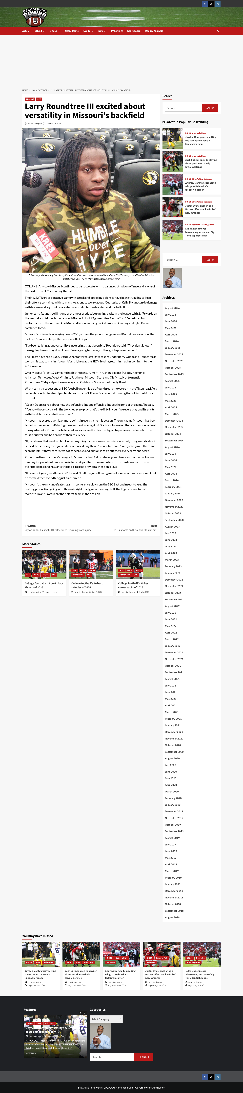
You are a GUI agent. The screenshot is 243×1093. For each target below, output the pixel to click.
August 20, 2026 (74, 985)
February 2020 (173, 798)
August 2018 (172, 917)
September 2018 (174, 910)
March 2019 (172, 870)
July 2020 (170, 764)
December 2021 (174, 652)
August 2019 (172, 837)
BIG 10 (38, 31)
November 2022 (174, 586)
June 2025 (171, 394)
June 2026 (171, 321)
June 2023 (171, 539)
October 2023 (173, 513)
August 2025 (172, 380)
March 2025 (172, 413)
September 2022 (174, 599)
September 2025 (174, 374)
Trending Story (207, 225)
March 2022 (172, 639)
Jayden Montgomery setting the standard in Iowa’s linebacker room (201, 140)
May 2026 (170, 327)
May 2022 (170, 625)
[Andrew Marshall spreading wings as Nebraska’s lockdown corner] (172, 183)
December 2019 (174, 811)
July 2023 (170, 533)
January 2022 (173, 645)
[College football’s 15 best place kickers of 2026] (44, 564)
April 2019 (171, 864)
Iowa (194, 133)
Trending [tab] (201, 122)
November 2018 (174, 897)
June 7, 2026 (97, 592)
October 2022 (173, 592)
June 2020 (171, 771)
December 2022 (174, 579)
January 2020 (173, 804)
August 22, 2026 (33, 985)
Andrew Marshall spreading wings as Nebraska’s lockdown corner (200, 186)
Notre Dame (72, 31)
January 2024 (173, 493)
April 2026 (171, 334)
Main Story (201, 133)
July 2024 (170, 453)
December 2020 (174, 731)
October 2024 (173, 433)
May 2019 (170, 857)
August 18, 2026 (154, 985)
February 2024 (173, 486)
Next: (135, 528)
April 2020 (171, 784)
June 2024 (171, 460)
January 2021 (173, 725)
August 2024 (172, 447)
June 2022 (171, 619)
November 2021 (174, 659)
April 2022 (171, 632)
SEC (100, 31)
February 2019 (173, 877)
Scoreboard (134, 31)
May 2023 (170, 546)
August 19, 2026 (114, 985)
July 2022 (170, 612)
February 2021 (173, 718)
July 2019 (170, 844)
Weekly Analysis (154, 31)
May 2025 (170, 400)
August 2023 (172, 526)
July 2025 (170, 387)
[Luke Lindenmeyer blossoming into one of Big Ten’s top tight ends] (172, 229)
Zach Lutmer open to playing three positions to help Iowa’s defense (201, 163)
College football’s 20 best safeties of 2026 (87, 585)
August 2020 (172, 758)
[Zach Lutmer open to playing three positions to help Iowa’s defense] (172, 161)
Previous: (58, 528)
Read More (31, 1053)
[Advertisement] (121, 60)
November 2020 (174, 738)
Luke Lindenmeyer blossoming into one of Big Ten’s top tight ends (199, 232)
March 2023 (172, 559)
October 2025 (173, 367)
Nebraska (208, 179)
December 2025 (174, 354)
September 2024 (174, 440)
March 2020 (172, 791)
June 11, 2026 (51, 592)
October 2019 (173, 824)
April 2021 (171, 705)
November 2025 (174, 360)
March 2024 (172, 480)
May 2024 (170, 466)
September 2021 (174, 672)
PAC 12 (86, 31)
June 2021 (171, 692)
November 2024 (174, 427)
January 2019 (173, 884)
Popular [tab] (184, 122)
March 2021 (172, 712)
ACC (24, 31)
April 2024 (171, 473)
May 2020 (170, 778)
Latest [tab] (170, 122)
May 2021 (170, 698)
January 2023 (173, 572)
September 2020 (174, 751)
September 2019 (174, 831)
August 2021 (172, 678)
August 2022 (172, 606)
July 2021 (170, 685)
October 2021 (173, 665)
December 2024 (174, 420)
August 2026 (172, 307)
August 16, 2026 (194, 985)
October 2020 (173, 745)
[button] (219, 31)
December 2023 (174, 500)
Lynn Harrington (35, 123)
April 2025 (171, 407)
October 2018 (173, 904)
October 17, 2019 (53, 123)
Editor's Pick (197, 179)
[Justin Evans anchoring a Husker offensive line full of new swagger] (172, 206)
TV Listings (117, 31)
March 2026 (172, 341)
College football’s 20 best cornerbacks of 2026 (134, 585)
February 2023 (173, 566)
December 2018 (174, 890)
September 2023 (174, 519)
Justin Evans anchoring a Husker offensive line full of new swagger (200, 209)
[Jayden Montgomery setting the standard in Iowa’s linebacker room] (172, 138)
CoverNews (142, 1087)
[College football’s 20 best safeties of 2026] (91, 564)
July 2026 (170, 314)
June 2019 (171, 851)
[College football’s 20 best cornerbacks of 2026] (138, 564)
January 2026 (173, 347)
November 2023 (174, 506)
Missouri (30, 99)
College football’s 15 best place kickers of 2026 (44, 585)
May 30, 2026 (144, 592)
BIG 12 (53, 31)
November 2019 (174, 817)
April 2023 (171, 553)
